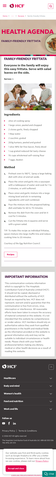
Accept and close (16, 468)
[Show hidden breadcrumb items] (12, 16)
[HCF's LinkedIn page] (14, 423)
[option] (28, 96)
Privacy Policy (8, 431)
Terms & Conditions (27, 431)
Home (5, 16)
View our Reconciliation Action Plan (28, 475)
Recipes (21, 16)
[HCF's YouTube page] (3, 423)
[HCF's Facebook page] (9, 423)
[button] (49, 474)
